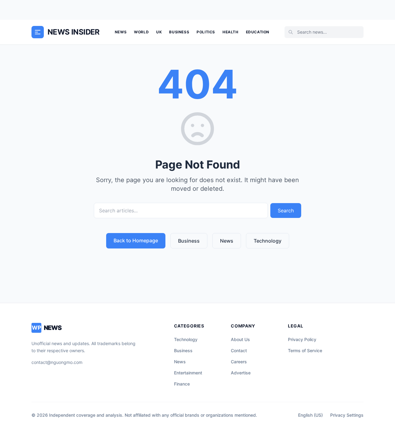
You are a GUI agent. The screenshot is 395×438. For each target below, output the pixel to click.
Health (230, 32)
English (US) (310, 415)
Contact (239, 350)
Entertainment (188, 372)
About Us (240, 339)
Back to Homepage (136, 240)
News (121, 32)
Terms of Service (305, 350)
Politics (206, 32)
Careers (239, 361)
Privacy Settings (347, 415)
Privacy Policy (302, 339)
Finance (182, 383)
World (141, 32)
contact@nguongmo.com (56, 362)
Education (257, 32)
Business (179, 32)
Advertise (241, 372)
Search (286, 210)
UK (159, 32)
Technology (267, 241)
